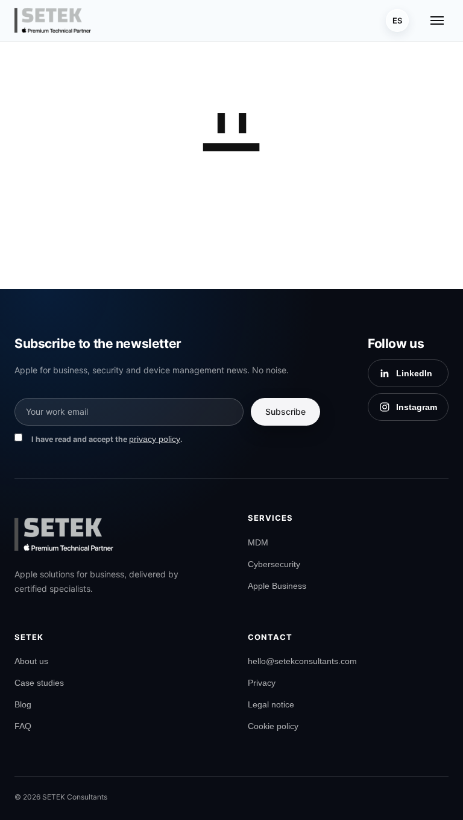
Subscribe (285, 411)
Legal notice (271, 704)
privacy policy (154, 439)
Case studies (39, 683)
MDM (258, 542)
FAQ (22, 726)
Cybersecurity (274, 564)
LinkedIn (414, 373)
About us (31, 661)
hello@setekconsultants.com (302, 661)
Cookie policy (273, 726)
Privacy (262, 683)
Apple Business (277, 586)
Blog (22, 704)
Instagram (416, 407)
